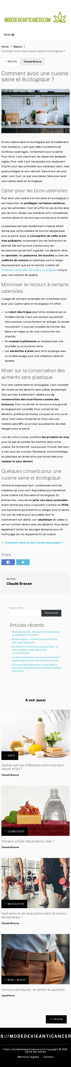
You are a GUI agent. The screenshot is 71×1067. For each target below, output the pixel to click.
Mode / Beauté (17, 980)
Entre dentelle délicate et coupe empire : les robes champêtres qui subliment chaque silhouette (36, 668)
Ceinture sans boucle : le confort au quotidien (33, 989)
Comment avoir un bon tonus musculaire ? (34, 542)
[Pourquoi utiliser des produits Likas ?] (35, 811)
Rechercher (16, 608)
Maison (12, 62)
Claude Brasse (32, 62)
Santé (11, 756)
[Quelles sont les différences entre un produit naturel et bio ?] (35, 735)
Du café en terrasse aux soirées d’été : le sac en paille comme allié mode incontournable (35, 650)
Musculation (16, 904)
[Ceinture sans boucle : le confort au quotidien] (35, 959)
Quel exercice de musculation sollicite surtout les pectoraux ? (34, 915)
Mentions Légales (28, 1057)
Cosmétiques (16, 832)
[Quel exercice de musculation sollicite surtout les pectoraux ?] (35, 883)
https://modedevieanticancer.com (24, 1049)
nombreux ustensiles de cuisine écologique (29, 270)
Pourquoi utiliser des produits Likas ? (27, 841)
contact (48, 1057)
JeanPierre (8, 996)
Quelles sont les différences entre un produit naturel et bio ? (32, 767)
